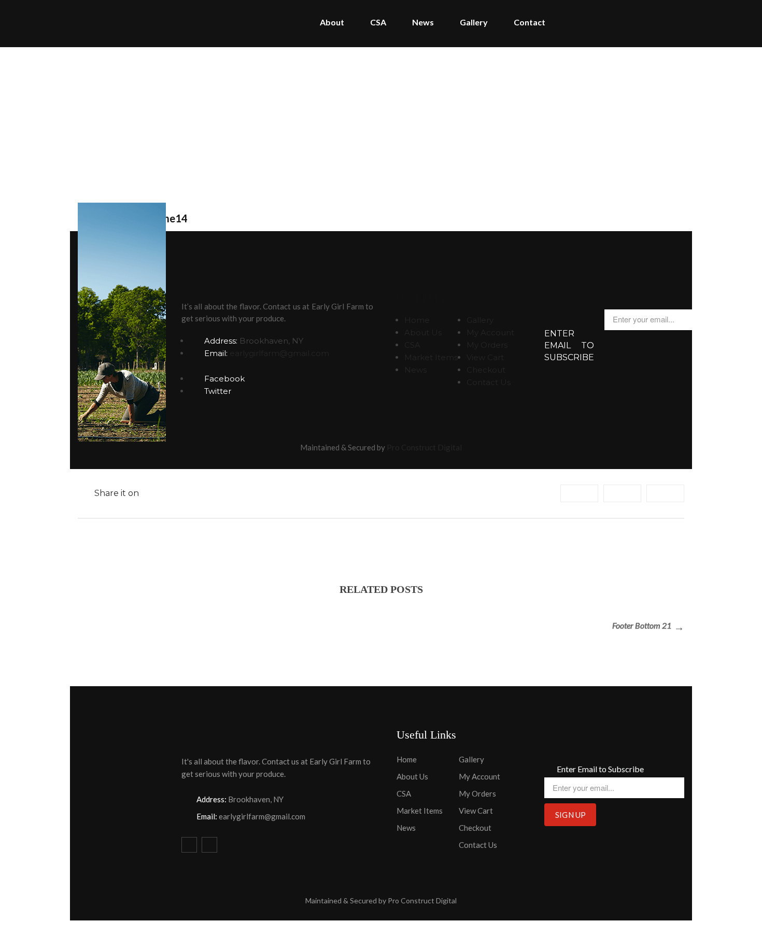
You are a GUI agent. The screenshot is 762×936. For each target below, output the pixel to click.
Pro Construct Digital (424, 447)
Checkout (486, 370)
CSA (412, 345)
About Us (423, 332)
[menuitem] (332, 24)
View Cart (485, 357)
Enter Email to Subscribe (569, 345)
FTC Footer (416, 121)
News (415, 370)
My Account (490, 332)
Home (366, 121)
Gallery (480, 320)
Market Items (431, 357)
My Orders (487, 345)
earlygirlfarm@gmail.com (279, 353)
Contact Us (489, 382)
